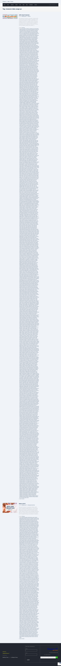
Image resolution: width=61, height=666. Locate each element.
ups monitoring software (26, 425)
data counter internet (25, 532)
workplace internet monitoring (32, 490)
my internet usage (31, 213)
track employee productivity (25, 404)
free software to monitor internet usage (28, 539)
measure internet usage (24, 142)
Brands (16, 4)
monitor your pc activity (27, 192)
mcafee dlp (29, 138)
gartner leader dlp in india (22, 542)
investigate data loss (28, 102)
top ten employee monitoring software (27, 399)
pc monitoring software (35, 254)
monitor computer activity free (28, 153)
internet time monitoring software (26, 81)
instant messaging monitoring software (24, 41)
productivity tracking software (23, 267)
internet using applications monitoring (24, 593)
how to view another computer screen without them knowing (29, 32)
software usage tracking (22, 628)
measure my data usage (32, 143)
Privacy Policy (5, 655)
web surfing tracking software (29, 446)
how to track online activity (31, 579)
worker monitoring (28, 486)
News (23, 4)
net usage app (29, 219)
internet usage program (24, 95)
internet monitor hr (35, 69)
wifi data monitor (30, 468)
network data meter (34, 225)
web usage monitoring (25, 447)
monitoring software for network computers (31, 207)
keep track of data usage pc (25, 113)
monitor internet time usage (23, 167)
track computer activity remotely (30, 401)
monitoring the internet (26, 211)
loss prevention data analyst (25, 127)
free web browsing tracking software (31, 540)
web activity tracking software (25, 441)
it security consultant (34, 111)
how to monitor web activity (25, 568)
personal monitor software (25, 261)
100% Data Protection (24, 15)
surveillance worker (23, 376)
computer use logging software (23, 529)
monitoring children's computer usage (24, 193)
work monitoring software (30, 483)
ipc (34, 104)
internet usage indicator (29, 89)
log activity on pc (24, 124)
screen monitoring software (34, 307)
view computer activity (31, 433)
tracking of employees (34, 419)
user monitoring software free (26, 430)
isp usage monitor (27, 110)
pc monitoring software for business (24, 255)
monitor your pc (21, 192)
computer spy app (35, 526)
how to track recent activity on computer (27, 580)
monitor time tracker (34, 181)
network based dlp (34, 222)
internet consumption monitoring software (30, 585)
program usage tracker (27, 275)
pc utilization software (25, 610)
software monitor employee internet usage (28, 324)
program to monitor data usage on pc (24, 612)
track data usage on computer (34, 402)
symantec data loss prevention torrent (30, 379)
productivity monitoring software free (27, 266)
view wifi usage (26, 435)
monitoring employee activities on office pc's (25, 196)
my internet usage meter (26, 214)
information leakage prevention (23, 39)
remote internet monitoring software (24, 293)
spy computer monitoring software (24, 357)
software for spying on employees (29, 322)
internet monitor (31, 69)
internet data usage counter (25, 61)
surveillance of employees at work (27, 374)
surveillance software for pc (31, 375)
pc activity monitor (24, 249)
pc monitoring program (29, 254)
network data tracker (28, 226)
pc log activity (24, 253)
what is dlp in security (24, 457)
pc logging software (28, 253)
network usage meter (24, 233)
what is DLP (33, 456)
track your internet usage (26, 415)
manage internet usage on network (26, 136)
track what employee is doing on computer (25, 412)
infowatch (36, 40)
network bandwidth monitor (28, 222)
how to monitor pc (35, 564)
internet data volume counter (27, 67)
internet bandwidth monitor (28, 47)
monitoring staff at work (29, 209)
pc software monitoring (27, 256)
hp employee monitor (25, 35)
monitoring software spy (22, 209)
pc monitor (33, 253)
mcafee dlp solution (34, 138)
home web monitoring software (29, 543)
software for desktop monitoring (33, 319)
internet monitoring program (24, 71)
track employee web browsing (33, 404)
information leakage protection (32, 39)
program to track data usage (30, 274)
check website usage (32, 524)
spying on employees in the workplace (24, 364)
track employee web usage (31, 405)
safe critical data (25, 304)
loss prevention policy (25, 129)
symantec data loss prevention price (29, 378)
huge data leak (37, 35)
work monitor (34, 482)
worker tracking (30, 487)
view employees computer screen (26, 434)
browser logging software (33, 523)
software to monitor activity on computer (27, 331)
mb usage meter (33, 136)
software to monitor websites (32, 622)
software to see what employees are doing (32, 343)
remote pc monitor (21, 295)
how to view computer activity (23, 33)
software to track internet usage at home (25, 351)
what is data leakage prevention (29, 454)
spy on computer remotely (28, 360)
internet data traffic (30, 58)
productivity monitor (28, 265)
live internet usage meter (22, 123)
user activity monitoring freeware (23, 427)
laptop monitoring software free (34, 118)
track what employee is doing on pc (29, 413)
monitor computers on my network (26, 157)
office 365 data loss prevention (34, 236)
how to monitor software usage (33, 565)
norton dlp (25, 236)
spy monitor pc (28, 359)
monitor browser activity (25, 150)
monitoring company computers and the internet (27, 194)
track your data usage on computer (30, 414)
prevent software (26, 264)
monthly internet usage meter (23, 212)
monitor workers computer (34, 187)
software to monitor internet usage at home (30, 339)
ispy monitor (31, 110)
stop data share (27, 372)
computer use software (31, 529)
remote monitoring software (23, 294)
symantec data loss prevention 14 (28, 377)
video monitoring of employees (23, 433)
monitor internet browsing (28, 166)
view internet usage (33, 434)
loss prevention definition (33, 127)
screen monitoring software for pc (24, 308)
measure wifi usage (27, 144)
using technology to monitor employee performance (29, 432)
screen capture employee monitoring (29, 306)
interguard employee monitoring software (30, 42)
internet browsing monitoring (26, 48)
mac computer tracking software (30, 597)
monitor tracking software (23, 182)
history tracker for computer (30, 542)
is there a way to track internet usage (29, 109)
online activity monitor (34, 241)
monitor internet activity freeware (23, 601)
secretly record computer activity (32, 311)
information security (32, 40)
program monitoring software (30, 268)
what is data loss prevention (25, 455)
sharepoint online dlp (22, 316)
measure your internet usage (23, 145)
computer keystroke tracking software (33, 525)
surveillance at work (29, 373)
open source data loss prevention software (27, 246)
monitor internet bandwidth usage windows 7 (28, 602)
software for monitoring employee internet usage (28, 321)
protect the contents (36, 280)
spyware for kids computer (26, 366)
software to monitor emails (30, 335)
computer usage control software (25, 528)
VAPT (37, 432)
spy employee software (35, 358)
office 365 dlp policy (26, 237)
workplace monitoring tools (32, 494)
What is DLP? (22, 503)
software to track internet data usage (34, 349)
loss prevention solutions (28, 130)
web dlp (24, 444)
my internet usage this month (34, 214)
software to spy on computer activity (29, 345)
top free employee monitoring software (27, 398)
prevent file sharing (24, 263)
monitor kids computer (28, 171)
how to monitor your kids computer (30, 571)
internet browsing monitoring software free (28, 49)
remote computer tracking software (30, 289)
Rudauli (26, 303)
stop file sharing (24, 373)
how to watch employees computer (32, 33)
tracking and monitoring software (26, 416)
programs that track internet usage (28, 276)
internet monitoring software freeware (32, 74)
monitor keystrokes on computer (31, 170)
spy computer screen (32, 357)
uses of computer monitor (31, 431)
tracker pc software (32, 415)
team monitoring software (32, 386)
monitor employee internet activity (31, 159)
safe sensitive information (24, 305)
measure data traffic (25, 140)
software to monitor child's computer (30, 332)
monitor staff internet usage (28, 180)
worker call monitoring (22, 486)
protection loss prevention (32, 281)
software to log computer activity (27, 330)
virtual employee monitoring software (33, 435)
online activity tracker (30, 242)
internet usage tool (26, 97)
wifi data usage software (27, 470)
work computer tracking (28, 481)
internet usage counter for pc (34, 87)
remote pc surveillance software (31, 296)
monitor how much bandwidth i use (34, 600)
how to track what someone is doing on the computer (26, 582)
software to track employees (35, 348)
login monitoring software (27, 125)
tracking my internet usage (26, 419)
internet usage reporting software (32, 95)
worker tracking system (35, 487)
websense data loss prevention (30, 449)
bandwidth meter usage (22, 519)
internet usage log (35, 89)
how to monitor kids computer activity (24, 560)
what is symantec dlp (34, 459)
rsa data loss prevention (32, 302)
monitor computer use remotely (26, 156)
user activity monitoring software (33, 427)
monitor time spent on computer (26, 181)
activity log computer (24, 517)
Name (26, 648)
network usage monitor (31, 233)
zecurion (27, 497)
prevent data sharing (30, 262)
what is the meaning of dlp (25, 461)
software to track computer (30, 346)
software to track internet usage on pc (30, 352)
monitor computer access (30, 152)
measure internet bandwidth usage (27, 141)
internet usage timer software (35, 592)
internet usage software (22, 96)
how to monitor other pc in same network (27, 564)
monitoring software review (32, 208)
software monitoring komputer (26, 325)
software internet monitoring (30, 323)
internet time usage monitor (35, 81)
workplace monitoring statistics (23, 494)
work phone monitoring (31, 484)
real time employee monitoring (24, 283)
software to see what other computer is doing (25, 344)
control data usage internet (24, 531)
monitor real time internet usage (27, 178)
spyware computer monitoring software (24, 365)
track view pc (26, 633)
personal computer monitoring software (27, 260)
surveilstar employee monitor (31, 376)
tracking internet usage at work (28, 418)
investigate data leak (26, 101)
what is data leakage (22, 454)
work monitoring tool (24, 484)
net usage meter (26, 220)
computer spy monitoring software (24, 527)
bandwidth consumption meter (34, 518)
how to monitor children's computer (28, 557)
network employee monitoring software (24, 229)
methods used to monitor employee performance (28, 146)
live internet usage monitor (30, 123)
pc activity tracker (33, 250)
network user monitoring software (25, 234)
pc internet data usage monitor (32, 251)
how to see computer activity (28, 572)
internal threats (25, 43)
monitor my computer (27, 173)
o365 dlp (28, 236)
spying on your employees (34, 364)
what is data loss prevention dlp (33, 455)
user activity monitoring (34, 426)
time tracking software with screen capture (28, 391)
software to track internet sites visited (24, 350)
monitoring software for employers (30, 206)
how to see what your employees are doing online (26, 574)
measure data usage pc (35, 598)
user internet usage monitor (28, 429)
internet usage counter (27, 87)
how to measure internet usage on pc (29, 552)
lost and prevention (32, 132)
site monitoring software (32, 318)
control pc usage (30, 531)
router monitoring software (25, 302)
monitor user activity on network (31, 182)
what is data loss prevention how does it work (25, 456)
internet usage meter (31, 90)
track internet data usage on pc (30, 406)
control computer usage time (29, 530)
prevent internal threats (30, 263)
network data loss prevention (27, 225)
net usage (25, 219)
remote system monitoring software (30, 297)
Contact (36, 4)
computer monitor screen (29, 526)
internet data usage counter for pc (33, 61)
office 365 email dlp (32, 237)
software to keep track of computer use (24, 329)
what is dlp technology (30, 457)
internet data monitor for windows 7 (24, 56)
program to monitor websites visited (28, 613)
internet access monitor (31, 43)
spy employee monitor (28, 358)
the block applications (36, 388)
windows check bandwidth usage (32, 474)
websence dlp (24, 449)
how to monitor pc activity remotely (24, 565)
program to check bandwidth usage (31, 269)
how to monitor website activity (33, 568)
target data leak (37, 385)
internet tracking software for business (30, 83)
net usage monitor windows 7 (34, 221)
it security (23, 111)
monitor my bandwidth (32, 172)
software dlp (27, 319)
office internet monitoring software (27, 240)
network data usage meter (25, 227)
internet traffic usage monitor (29, 85)
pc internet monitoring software (28, 252)
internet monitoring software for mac (30, 73)
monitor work (31, 186)
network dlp (28, 228)
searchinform (33, 310)
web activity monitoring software (23, 440)
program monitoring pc (22, 268)
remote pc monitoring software (29, 295)
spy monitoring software (33, 359)
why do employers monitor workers (30, 467)
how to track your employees (26, 31)
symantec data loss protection (31, 380)
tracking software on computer (28, 421)
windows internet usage (32, 476)
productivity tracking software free (32, 267)
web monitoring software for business (27, 445)
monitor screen (34, 178)
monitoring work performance (33, 211)
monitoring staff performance (25, 210)
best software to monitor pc (25, 523)
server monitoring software (34, 315)
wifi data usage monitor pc (28, 469)
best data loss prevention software (31, 519)
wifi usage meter (35, 471)
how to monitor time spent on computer (24, 566)
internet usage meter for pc (26, 91)
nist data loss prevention (32, 235)
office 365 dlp (21, 237)
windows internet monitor (25, 476)
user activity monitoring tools (23, 428)
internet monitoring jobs (30, 70)
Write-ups (23, 27)
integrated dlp (32, 41)
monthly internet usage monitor (32, 212)
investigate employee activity (26, 103)
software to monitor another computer (28, 620)
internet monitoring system (33, 75)
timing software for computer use (28, 392)
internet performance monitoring (29, 77)
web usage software (31, 635)
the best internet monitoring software (27, 388)
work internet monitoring (28, 482)
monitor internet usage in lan (31, 168)
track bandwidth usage (34, 400)
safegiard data (30, 305)
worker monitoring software (35, 486)
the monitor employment (22, 389)
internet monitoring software (32, 71)
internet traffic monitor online (33, 84)
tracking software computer (33, 420)
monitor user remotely (29, 183)
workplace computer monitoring (23, 488)
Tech (20, 4)
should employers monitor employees (26, 317)
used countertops (28, 426)
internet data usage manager (23, 62)
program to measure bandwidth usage (31, 270)
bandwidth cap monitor (27, 518)
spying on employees (26, 363)
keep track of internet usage (33, 113)
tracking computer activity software (28, 417)
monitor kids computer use (25, 172)
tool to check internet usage (29, 393)
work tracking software (34, 485)
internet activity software (30, 45)
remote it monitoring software (34, 293)
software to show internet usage (25, 624)
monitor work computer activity (26, 187)
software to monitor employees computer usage (30, 337)
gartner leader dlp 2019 (35, 541)
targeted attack (21, 386)
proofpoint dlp (29, 278)
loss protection (28, 132)
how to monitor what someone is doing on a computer (26, 569)
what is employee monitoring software (28, 458)
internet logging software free (28, 68)
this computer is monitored (30, 389)
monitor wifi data (26, 186)
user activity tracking (30, 428)
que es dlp (37, 281)
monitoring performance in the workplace (31, 205)
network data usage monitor (33, 227)
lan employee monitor (25, 116)
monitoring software (22, 206)
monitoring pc (23, 205)
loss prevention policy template (32, 129)
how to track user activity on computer (27, 28)
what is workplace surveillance (30, 462)
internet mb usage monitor (24, 69)
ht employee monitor (31, 35)
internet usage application (31, 86)
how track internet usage (30, 34)
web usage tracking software (28, 448)
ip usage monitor (31, 104)
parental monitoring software (26, 248)
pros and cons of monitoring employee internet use (30, 279)
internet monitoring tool (22, 76)
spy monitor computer (22, 359)
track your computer (22, 414)
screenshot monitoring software (26, 310)
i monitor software (24, 584)
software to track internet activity (23, 349)
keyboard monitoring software (23, 114)
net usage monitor (27, 221)
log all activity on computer (30, 124)
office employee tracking (22, 239)
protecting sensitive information (23, 281)
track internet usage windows (25, 408)
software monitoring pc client (34, 325)
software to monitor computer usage (27, 334)
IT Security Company (28, 111)
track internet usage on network (28, 407)
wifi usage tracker (28, 473)
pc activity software (28, 250)
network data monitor (22, 226)
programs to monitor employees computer (30, 277)
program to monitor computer (34, 611)
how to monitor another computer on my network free (29, 554)
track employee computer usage (27, 403)
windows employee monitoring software (25, 475)
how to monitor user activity (26, 567)
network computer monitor (23, 223)
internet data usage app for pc (29, 60)
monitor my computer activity (34, 173)
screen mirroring (27, 307)
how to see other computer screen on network (31, 573)
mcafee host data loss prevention (24, 139)
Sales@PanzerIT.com (54, 654)
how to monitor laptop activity (34, 560)
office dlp (36, 238)
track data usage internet (26, 402)
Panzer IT (29, 16)
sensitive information (27, 315)
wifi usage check (30, 471)
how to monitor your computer (30, 570)
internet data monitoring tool (30, 57)
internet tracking (26, 82)
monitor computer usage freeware (24, 600)
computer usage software (34, 528)
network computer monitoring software (32, 223)
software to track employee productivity (24, 348)
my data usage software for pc (25, 213)
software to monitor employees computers (25, 338)
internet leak (33, 67)
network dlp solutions (34, 228)
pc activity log (32, 248)
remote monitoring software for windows (33, 294)
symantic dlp (34, 384)
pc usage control (24, 609)
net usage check (34, 219)
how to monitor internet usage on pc (24, 559)
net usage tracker (21, 222)
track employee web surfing (23, 405)
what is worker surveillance (33, 461)
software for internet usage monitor (24, 320)
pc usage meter (29, 609)
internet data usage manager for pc (32, 62)
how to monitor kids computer (34, 559)
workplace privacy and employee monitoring (25, 495)
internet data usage (22, 60)
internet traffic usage (22, 85)
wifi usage (26, 471)
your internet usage (23, 497)
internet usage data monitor (23, 88)
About (8, 4)
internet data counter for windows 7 (25, 54)
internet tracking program (31, 82)
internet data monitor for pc (34, 55)
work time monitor (28, 485)
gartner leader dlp (29, 541)
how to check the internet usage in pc (26, 551)
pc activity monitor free (30, 249)
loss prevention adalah (30, 126)
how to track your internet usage (28, 583)
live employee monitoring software (34, 122)
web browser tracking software (26, 442)
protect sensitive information (29, 280)
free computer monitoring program (32, 537)
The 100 (10, 657)
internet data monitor (27, 55)
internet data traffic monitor (25, 59)
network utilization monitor (34, 234)
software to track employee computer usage (30, 347)
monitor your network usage (33, 191)
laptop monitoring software (26, 118)
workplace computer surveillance (26, 489)
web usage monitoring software (33, 447)
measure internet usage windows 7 (24, 143)
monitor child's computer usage (31, 151)
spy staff (30, 362)
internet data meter (33, 54)
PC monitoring (23, 254)
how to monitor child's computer (26, 556)
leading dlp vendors (30, 596)
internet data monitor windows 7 (31, 586)
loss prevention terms (26, 131)
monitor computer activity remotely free (29, 154)
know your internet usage (28, 115)
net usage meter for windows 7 (32, 220)
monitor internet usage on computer (31, 169)
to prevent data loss (36, 392)
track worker (36, 413)
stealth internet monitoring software (30, 371)
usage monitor (32, 425)
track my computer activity (33, 408)
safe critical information (31, 304)
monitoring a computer (34, 192)
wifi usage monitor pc (33, 472)
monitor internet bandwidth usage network (25, 165)
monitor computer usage (28, 155)
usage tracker (24, 426)
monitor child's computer (32, 150)
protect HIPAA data (22, 280)
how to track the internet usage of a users (32, 581)
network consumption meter (23, 224)
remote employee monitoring (26, 291)
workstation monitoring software (23, 496)
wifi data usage (35, 468)
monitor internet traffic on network (32, 167)
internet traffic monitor (26, 84)
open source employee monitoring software (28, 247)
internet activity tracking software (26, 46)
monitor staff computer (29, 179)
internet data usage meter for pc (31, 63)
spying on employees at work (33, 363)
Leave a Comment (21, 498)
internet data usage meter (22, 63)
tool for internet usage (22, 393)
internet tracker (21, 82)
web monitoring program (28, 444)
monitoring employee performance (28, 199)
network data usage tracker (23, 228)
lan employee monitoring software (33, 116)
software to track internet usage (34, 350)
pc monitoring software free (34, 255)
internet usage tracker (32, 97)
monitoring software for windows (24, 208)
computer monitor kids (22, 526)
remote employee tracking (25, 292)
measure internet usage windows (32, 142)
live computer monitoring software (24, 122)
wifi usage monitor (27, 472)
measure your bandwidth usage (34, 144)
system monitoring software (30, 385)
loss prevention (25, 126)
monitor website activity (32, 184)
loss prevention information (28, 128)
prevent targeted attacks (32, 264)
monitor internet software (35, 166)
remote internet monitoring (33, 292)
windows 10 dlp (33, 473)
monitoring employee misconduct (27, 198)
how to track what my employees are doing (31, 29)
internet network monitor (29, 76)
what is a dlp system (34, 453)
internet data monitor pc (32, 56)
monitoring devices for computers (33, 195)
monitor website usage (30, 185)
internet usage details (30, 88)
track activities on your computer (26, 400)
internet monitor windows (22, 70)
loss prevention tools (32, 131)
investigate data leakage (32, 101)
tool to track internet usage (27, 394)
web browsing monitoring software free (27, 443)
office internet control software (30, 239)
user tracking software (34, 430)
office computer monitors (31, 238)
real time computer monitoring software (24, 282)
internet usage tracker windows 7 (29, 98)
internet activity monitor (28, 44)
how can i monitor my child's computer (29, 544)
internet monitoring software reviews (24, 75)
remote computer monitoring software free (28, 288)
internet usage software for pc (30, 96)
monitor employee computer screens (29, 158)
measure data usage (31, 140)
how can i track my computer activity (27, 546)
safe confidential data (31, 303)
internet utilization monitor (26, 100)
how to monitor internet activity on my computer (31, 558)
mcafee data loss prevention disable (30, 137)
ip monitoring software (25, 104)
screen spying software (22, 309)
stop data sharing (32, 372)
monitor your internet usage (25, 191)
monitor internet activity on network (32, 164)
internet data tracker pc (25, 58)
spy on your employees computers (24, 362)
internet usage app (24, 86)
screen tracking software (29, 309)
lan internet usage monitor (31, 117)
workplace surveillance (35, 495)
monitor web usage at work (25, 184)
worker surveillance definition (23, 487)
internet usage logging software (23, 90)
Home (4, 4)
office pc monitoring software (26, 241)
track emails (21, 403)
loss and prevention (34, 125)
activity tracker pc (30, 517)
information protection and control (24, 40)
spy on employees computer (27, 361)
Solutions (12, 4)
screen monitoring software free (33, 308)
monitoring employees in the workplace (26, 201)
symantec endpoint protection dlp (27, 384)
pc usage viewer (34, 609)
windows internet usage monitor (29, 477)
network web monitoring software (24, 235)
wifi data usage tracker (35, 470)
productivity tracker (35, 266)
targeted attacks (26, 386)
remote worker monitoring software (27, 298)
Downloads (31, 4)
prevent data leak (25, 262)
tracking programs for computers (24, 420)
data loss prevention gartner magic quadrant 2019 (29, 533)
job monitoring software (27, 112)
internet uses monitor (26, 99)
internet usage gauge (23, 89)
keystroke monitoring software (32, 114)
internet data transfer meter (33, 59)
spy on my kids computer (34, 361)
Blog (26, 4)
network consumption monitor (31, 224)
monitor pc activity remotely (31, 177)
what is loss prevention (27, 459)
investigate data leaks (22, 102)
